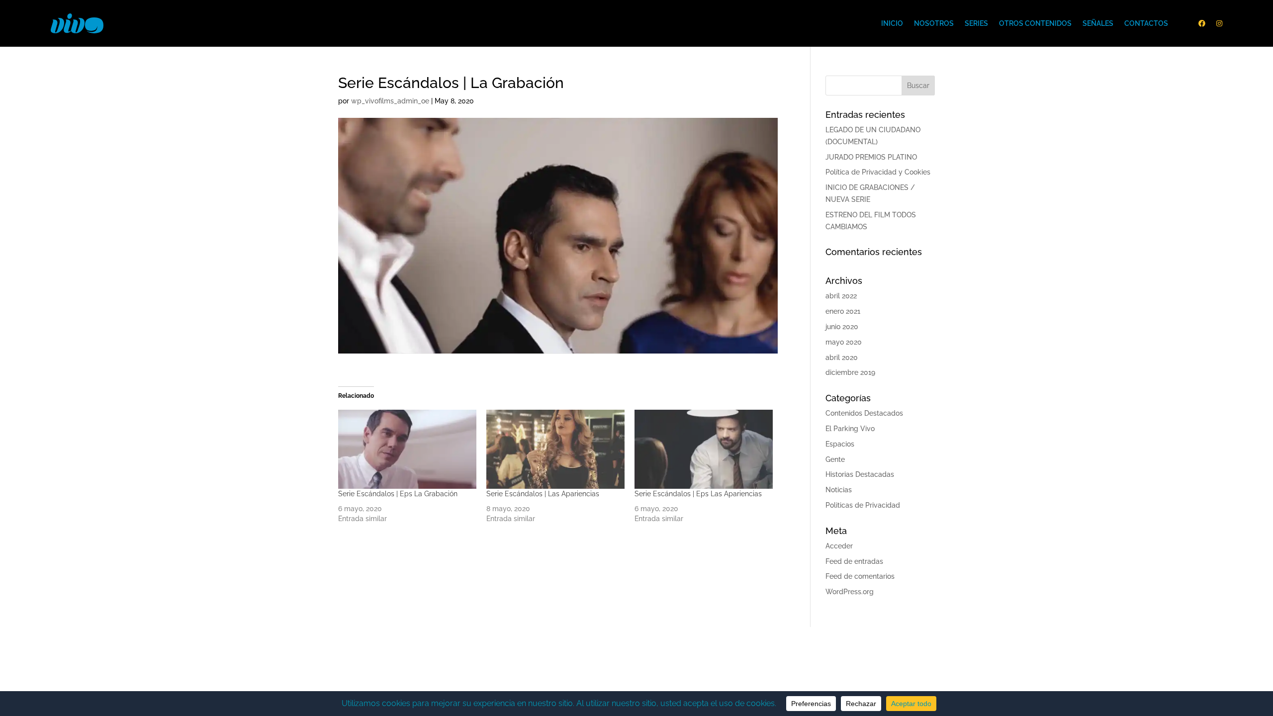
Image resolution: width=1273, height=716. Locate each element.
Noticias (838, 490)
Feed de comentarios (860, 576)
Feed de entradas (854, 561)
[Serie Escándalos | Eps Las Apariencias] (704, 449)
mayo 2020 (843, 342)
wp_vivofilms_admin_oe (390, 101)
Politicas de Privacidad (862, 505)
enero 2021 (842, 311)
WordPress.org (849, 592)
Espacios (839, 444)
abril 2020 (841, 357)
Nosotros (934, 23)
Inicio (892, 23)
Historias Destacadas (859, 474)
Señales (1098, 23)
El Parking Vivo (850, 429)
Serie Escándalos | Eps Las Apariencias (698, 494)
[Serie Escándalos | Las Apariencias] (555, 449)
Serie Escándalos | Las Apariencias (542, 494)
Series (976, 23)
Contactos (1146, 23)
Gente (835, 459)
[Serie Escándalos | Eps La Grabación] (407, 449)
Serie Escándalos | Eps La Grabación (397, 494)
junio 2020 (841, 327)
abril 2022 (841, 296)
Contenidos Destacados (864, 413)
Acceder (839, 546)
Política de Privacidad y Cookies (877, 172)
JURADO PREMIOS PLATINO (871, 157)
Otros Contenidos (1035, 23)
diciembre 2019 (850, 372)
